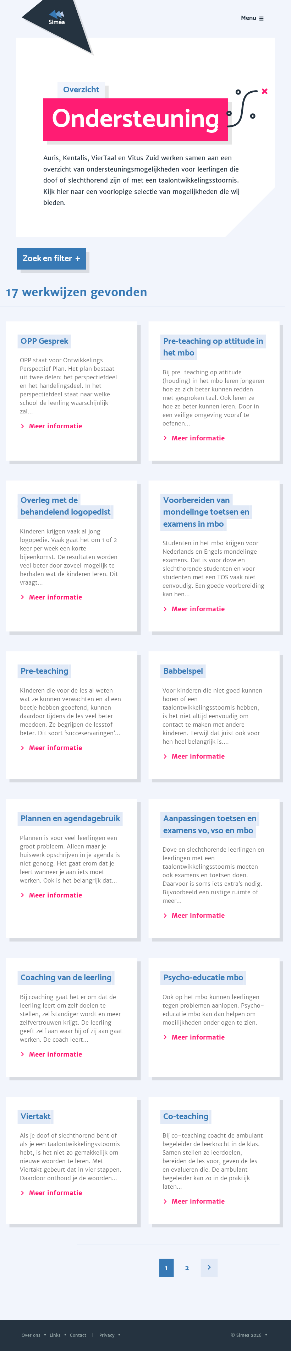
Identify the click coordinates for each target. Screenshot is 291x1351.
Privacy (107, 1335)
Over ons (32, 1335)
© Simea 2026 (247, 1335)
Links (56, 1335)
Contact (79, 1335)
